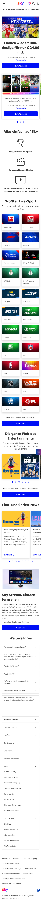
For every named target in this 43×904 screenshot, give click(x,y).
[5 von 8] (22, 561)
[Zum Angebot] (20, 27)
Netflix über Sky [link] (10, 772)
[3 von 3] (24, 122)
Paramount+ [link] (9, 794)
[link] (20, 3)
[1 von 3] (17, 122)
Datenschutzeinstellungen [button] (12, 869)
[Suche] (33, 3)
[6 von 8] (25, 561)
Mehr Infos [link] (20, 423)
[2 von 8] (12, 561)
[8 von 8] (32, 561)
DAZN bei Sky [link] (9, 799)
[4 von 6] (22, 482)
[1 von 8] (9, 561)
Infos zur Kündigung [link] (11, 783)
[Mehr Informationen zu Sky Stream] (20, 579)
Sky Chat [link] (7, 824)
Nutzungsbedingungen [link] (11, 873)
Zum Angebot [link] (21, 66)
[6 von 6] (28, 482)
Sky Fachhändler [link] (10, 846)
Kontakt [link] (16, 859)
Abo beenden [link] (9, 835)
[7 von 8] (28, 561)
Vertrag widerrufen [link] (11, 777)
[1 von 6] (12, 482)
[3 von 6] (19, 482)
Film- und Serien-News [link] (12, 805)
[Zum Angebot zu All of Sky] (20, 84)
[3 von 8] (16, 561)
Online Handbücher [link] (11, 841)
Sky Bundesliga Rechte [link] (12, 788)
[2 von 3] (20, 122)
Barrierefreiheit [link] (30, 869)
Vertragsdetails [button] (21, 60)
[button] (11, 222)
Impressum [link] (6, 859)
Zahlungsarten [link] (27, 873)
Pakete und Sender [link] (11, 829)
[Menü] (4, 3)
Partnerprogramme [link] (11, 811)
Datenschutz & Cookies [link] (10, 864)
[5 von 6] (25, 482)
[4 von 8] (19, 561)
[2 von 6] (16, 482)
